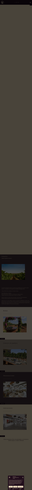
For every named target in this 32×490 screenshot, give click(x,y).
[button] (22, 477)
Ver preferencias (20, 486)
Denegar (15, 486)
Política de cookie (10, 488)
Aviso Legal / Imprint (20, 488)
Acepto (11, 486)
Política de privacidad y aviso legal (15, 488)
